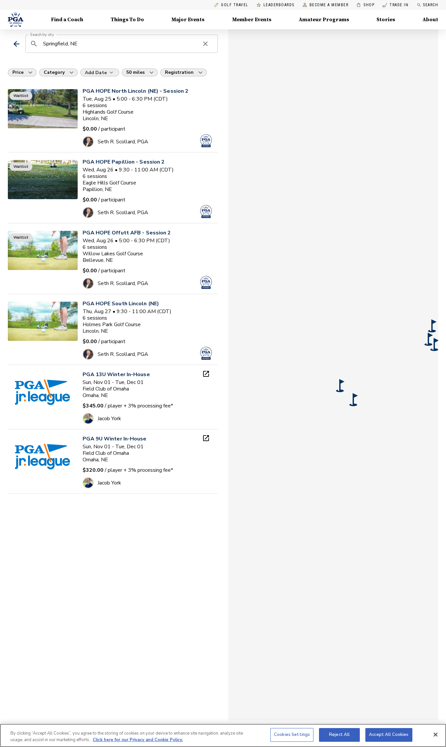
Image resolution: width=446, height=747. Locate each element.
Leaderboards (279, 5)
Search (430, 5)
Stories (385, 19)
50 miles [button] (135, 72)
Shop (365, 5)
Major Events (187, 19)
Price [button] (18, 72)
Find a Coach (67, 19)
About (430, 19)
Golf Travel (234, 5)
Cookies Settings (292, 735)
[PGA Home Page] (16, 19)
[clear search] (205, 44)
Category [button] (54, 72)
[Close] (435, 734)
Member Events (251, 19)
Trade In (395, 5)
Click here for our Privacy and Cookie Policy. (138, 740)
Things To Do (127, 19)
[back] (16, 44)
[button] (340, 385)
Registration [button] (179, 72)
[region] (223, 735)
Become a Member (329, 5)
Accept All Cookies (388, 735)
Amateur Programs (324, 19)
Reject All (339, 735)
